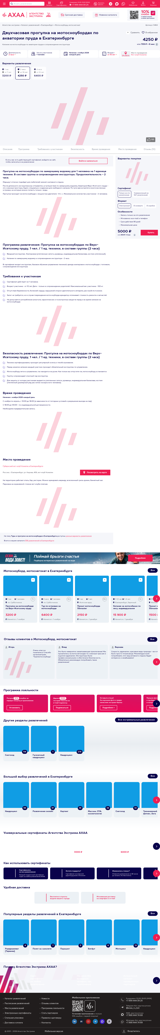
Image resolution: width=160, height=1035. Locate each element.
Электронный (124, 206)
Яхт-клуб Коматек (139, 55)
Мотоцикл (121, 949)
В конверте (138, 206)
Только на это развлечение (124, 194)
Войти (143, 5)
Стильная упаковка (14, 1018)
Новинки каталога (108, 15)
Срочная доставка (74, 15)
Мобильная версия (54, 1031)
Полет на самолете (42, 949)
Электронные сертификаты (18, 1013)
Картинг (64, 811)
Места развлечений (14, 1008)
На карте (125, 55)
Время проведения (101, 149)
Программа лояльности (52, 1008)
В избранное (151, 33)
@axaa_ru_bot (133, 1008)
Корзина (153, 5)
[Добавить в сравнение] (33, 580)
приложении (150, 18)
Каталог (49, 5)
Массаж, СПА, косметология (95, 813)
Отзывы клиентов (49, 1003)
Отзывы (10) (149, 149)
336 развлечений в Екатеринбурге (39, 541)
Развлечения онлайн (43, 811)
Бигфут (91, 949)
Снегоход (9, 755)
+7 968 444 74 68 (134, 1015)
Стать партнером (49, 1013)
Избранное (133, 5)
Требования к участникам (50, 149)
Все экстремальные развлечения (136, 720)
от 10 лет (111, 55)
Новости (45, 999)
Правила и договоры (51, 1018)
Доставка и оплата (14, 1023)
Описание (7, 149)
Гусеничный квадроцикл (38, 756)
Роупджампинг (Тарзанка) (12, 950)
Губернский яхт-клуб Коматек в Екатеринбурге (23, 466)
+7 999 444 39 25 (80, 5)
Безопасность (77, 149)
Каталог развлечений (15, 999)
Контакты (46, 1023)
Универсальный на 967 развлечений (141, 194)
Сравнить (135, 33)
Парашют (65, 949)
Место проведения (127, 149)
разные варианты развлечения (79, 536)
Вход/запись (134, 1031)
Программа (23, 149)
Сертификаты (61, 5)
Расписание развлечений (17, 1003)
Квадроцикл (66, 755)
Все (153, 570)
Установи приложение (83, 1014)
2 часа (11, 55)
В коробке (151, 206)
